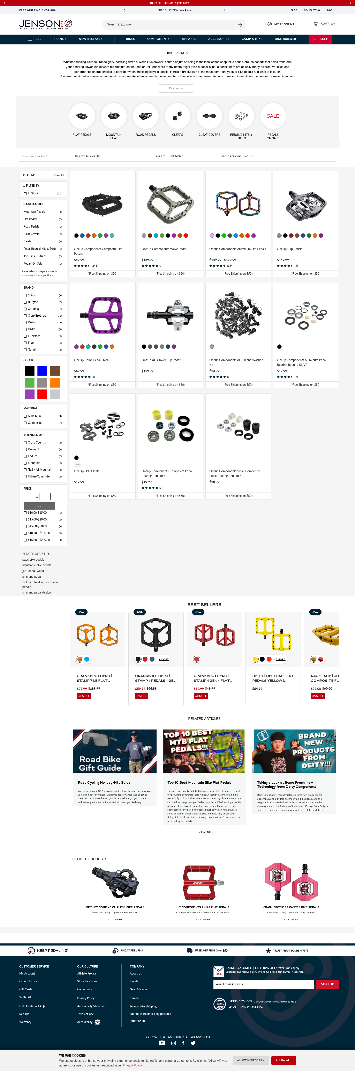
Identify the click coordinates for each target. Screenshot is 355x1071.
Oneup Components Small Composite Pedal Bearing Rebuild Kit (234, 473)
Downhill (45, 449)
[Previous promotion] (124, 10)
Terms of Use (85, 1014)
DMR (45, 329)
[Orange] (55, 382)
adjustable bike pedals (36, 565)
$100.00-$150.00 (45, 533)
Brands (60, 39)
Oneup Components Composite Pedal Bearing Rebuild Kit (167, 473)
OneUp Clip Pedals (289, 249)
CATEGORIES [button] (34, 204)
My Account (27, 973)
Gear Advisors (138, 989)
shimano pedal (31, 576)
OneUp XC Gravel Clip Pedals (162, 360)
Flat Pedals (43, 219)
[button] (43, 186)
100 (252, 156)
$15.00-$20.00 (45, 519)
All (38, 39)
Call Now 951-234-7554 (248, 1007)
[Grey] (42, 382)
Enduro (45, 456)
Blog (294, 10)
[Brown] (55, 370)
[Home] (45, 24)
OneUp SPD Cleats (86, 471)
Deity (45, 322)
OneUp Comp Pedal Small (91, 360)
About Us (136, 973)
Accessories (218, 39)
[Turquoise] (112, 235)
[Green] (30, 382)
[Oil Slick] (212, 235)
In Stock (33, 193)
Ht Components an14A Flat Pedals (203, 907)
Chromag (45, 309)
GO (39, 506)
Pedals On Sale (43, 263)
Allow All (283, 1060)
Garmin (45, 349)
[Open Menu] (91, 24)
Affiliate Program (87, 973)
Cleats (43, 241)
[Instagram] (174, 1044)
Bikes (130, 39)
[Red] (42, 394)
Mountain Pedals (43, 211)
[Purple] (30, 394)
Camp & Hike (252, 39)
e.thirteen (45, 336)
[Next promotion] (224, 10)
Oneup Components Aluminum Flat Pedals (237, 249)
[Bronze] (150, 235)
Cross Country (45, 442)
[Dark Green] (162, 235)
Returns (24, 1014)
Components (158, 39)
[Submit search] (240, 24)
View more (206, 832)
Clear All (59, 175)
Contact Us (312, 10)
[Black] (30, 370)
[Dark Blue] (156, 235)
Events (134, 981)
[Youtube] (163, 1044)
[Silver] (55, 394)
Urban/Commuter (45, 476)
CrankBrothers (45, 315)
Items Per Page (231, 156)
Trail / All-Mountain (45, 469)
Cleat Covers (43, 234)
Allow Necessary (250, 1060)
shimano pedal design (36, 592)
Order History (28, 981)
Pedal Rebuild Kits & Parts (43, 248)
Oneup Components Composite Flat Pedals (98, 251)
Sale (324, 39)
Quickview (115, 919)
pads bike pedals (33, 559)
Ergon (45, 343)
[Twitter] (193, 1044)
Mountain (45, 463)
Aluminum (45, 416)
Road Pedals (43, 226)
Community (84, 989)
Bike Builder (285, 39)
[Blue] (42, 370)
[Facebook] (184, 1044)
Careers (134, 998)
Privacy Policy (132, 1065)
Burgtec (45, 302)
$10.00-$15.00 (45, 512)
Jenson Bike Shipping (143, 1006)
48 (246, 156)
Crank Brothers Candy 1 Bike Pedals (291, 907)
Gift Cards (25, 989)
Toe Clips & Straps (43, 256)
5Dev (45, 295)
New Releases (91, 39)
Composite (45, 423)
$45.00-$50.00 (45, 526)
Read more (176, 88)
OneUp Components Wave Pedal (164, 249)
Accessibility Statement (91, 1006)
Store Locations (87, 981)
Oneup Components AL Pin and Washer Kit (236, 362)
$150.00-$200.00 (45, 540)
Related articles (85, 156)
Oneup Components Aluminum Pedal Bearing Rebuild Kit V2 (301, 362)
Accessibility (84, 1022)
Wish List (25, 997)
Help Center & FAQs (32, 1006)
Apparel (189, 39)
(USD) (330, 10)
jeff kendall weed (33, 571)
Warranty (25, 1022)
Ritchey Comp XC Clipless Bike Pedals (115, 907)
